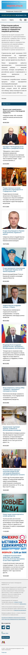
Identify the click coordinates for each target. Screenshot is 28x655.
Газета (12, 20)
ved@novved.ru (22, 603)
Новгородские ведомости (20, 610)
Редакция (4, 652)
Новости (4, 20)
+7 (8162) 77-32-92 (18, 602)
